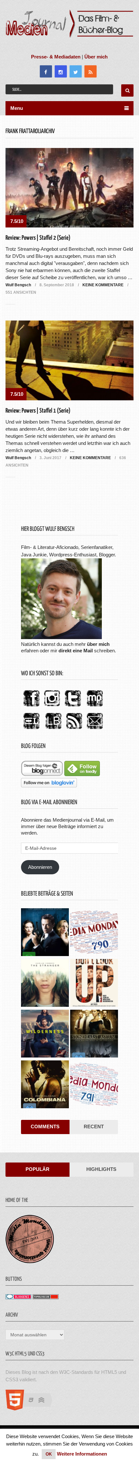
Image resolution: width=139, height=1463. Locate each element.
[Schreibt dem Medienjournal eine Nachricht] (94, 729)
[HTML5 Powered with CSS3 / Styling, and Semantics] (32, 1408)
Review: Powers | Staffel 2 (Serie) (37, 238)
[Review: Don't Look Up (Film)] (94, 983)
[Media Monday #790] (94, 933)
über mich (98, 644)
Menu (16, 108)
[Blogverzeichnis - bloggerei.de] (18, 1297)
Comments (45, 1126)
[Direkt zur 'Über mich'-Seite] (61, 637)
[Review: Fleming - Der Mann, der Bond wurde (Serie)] (45, 933)
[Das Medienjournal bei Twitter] (72, 707)
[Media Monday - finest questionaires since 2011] (29, 1261)
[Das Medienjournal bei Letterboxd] (31, 729)
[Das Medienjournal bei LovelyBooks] (53, 729)
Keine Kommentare (102, 285)
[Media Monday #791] (94, 1085)
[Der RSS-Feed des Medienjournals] (74, 729)
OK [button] (49, 1454)
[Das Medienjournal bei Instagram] (52, 707)
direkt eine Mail (76, 650)
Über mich (96, 56)
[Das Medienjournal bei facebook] (31, 707)
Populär (37, 1169)
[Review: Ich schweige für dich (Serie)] (45, 983)
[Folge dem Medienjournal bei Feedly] (82, 774)
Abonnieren (40, 867)
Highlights (101, 1169)
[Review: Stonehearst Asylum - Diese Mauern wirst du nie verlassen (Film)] (94, 1034)
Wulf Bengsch (18, 285)
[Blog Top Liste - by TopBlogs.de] (46, 1297)
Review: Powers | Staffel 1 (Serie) (37, 411)
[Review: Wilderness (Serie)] (45, 1034)
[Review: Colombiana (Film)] (45, 1085)
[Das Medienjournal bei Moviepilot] (94, 707)
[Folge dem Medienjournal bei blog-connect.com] (42, 774)
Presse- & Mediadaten (55, 56)
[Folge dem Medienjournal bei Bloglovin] (49, 785)
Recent (94, 1126)
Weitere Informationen (82, 1454)
